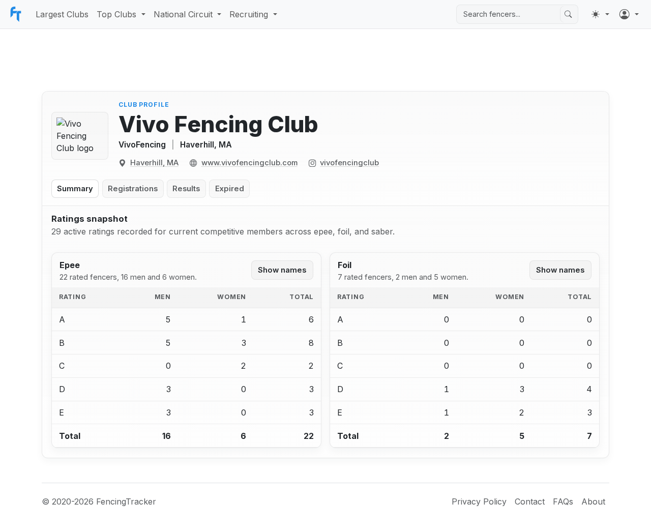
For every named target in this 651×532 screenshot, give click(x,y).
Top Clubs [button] (116, 14)
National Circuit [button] (183, 14)
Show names (282, 270)
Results (186, 188)
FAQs (563, 501)
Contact (530, 501)
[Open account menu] (629, 14)
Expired (229, 188)
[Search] (568, 14)
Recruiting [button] (248, 14)
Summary (75, 188)
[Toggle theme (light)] (600, 14)
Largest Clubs (62, 14)
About (593, 501)
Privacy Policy (479, 501)
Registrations (133, 188)
